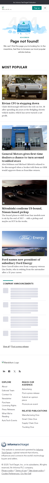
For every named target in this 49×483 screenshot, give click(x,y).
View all (6, 346)
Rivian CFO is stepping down (20, 103)
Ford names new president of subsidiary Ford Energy (21, 261)
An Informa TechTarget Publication (24, 2)
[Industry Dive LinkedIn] (4, 371)
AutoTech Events (9, 420)
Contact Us (7, 394)
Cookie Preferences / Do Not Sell (16, 473)
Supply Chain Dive (30, 423)
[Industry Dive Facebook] (9, 371)
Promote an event (30, 404)
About (4, 386)
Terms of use (21, 470)
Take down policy (36, 470)
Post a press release (20, 346)
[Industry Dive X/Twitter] (14, 371)
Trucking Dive (28, 427)
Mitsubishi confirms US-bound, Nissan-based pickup (22, 210)
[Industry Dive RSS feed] (19, 371)
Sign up (37, 8)
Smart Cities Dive (29, 419)
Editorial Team (8, 390)
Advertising (27, 389)
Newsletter (6, 398)
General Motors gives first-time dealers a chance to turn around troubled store (23, 157)
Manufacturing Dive (30, 415)
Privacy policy (8, 470)
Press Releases (8, 409)
